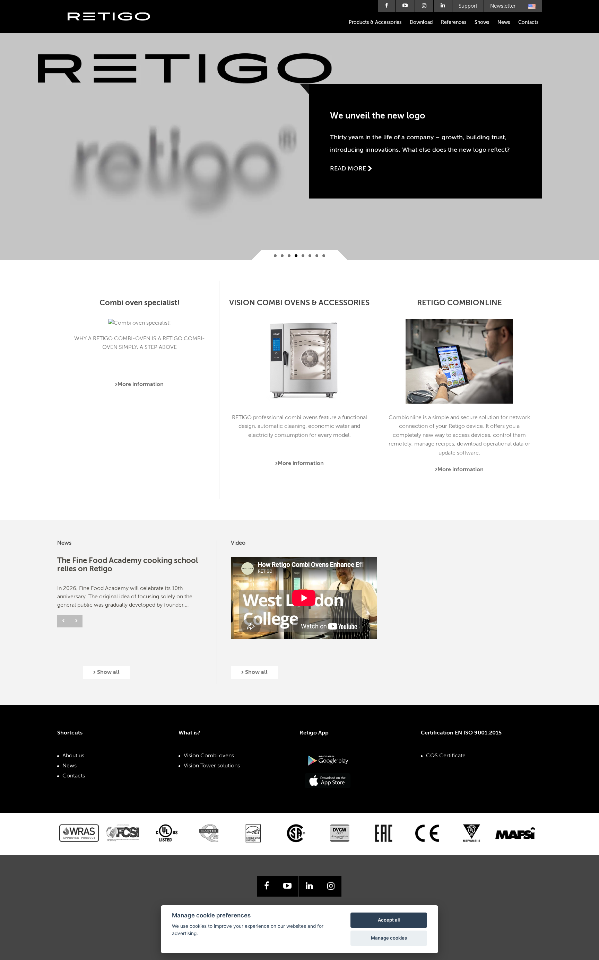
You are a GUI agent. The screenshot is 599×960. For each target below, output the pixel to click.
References (453, 22)
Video (238, 543)
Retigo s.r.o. (114, 27)
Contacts (528, 22)
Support (468, 6)
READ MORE (349, 169)
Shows (482, 22)
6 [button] (310, 255)
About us (73, 756)
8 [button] (323, 255)
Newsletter (502, 6)
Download (421, 22)
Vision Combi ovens (209, 756)
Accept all (389, 920)
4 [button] (296, 255)
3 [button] (289, 255)
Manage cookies (389, 938)
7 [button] (316, 255)
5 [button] (303, 255)
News (503, 22)
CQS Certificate (446, 756)
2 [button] (282, 255)
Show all (108, 672)
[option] (299, 130)
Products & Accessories (375, 22)
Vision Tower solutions (212, 766)
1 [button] (275, 255)
